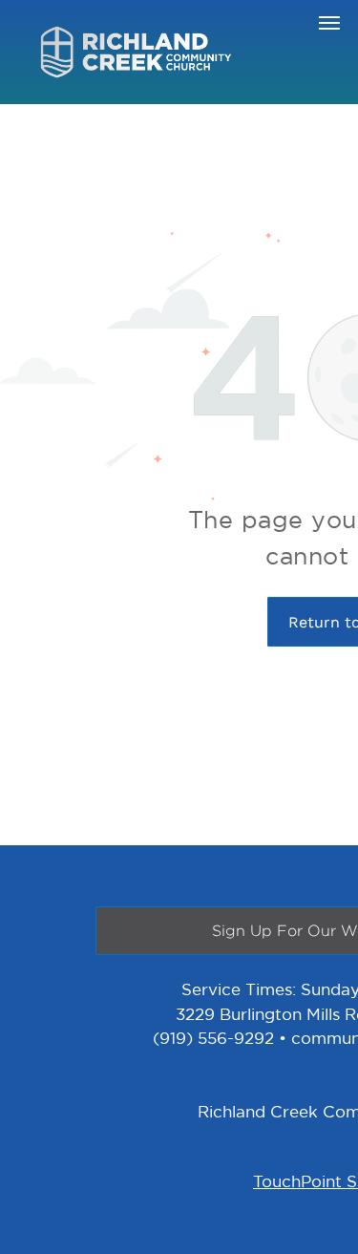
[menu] (329, 23)
